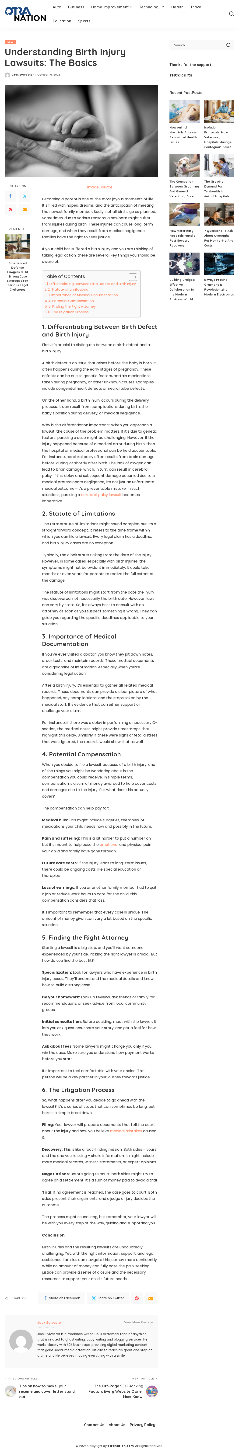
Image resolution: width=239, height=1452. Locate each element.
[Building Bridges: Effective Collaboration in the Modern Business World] (184, 264)
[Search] (231, 14)
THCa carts (180, 75)
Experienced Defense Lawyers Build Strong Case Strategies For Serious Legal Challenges (17, 276)
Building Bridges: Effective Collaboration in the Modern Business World (182, 289)
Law (10, 41)
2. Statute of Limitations (68, 289)
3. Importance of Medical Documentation (83, 295)
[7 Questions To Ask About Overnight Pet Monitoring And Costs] (219, 214)
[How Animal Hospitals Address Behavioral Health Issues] (184, 111)
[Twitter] (24, 196)
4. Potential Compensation (71, 301)
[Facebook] (10, 196)
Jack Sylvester (23, 74)
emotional (109, 844)
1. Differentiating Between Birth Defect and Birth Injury (91, 283)
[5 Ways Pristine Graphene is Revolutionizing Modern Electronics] (219, 264)
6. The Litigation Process (68, 312)
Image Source (99, 187)
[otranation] (25, 14)
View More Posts (136, 1322)
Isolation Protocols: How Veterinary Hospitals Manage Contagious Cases (218, 137)
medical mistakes (126, 1131)
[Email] (24, 209)
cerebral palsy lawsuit (101, 494)
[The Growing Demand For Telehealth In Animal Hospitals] (219, 165)
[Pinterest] (10, 209)
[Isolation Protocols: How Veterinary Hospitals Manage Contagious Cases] (219, 111)
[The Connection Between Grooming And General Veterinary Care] (184, 165)
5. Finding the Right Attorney (72, 306)
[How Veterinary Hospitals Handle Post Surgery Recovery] (184, 214)
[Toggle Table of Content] (130, 277)
